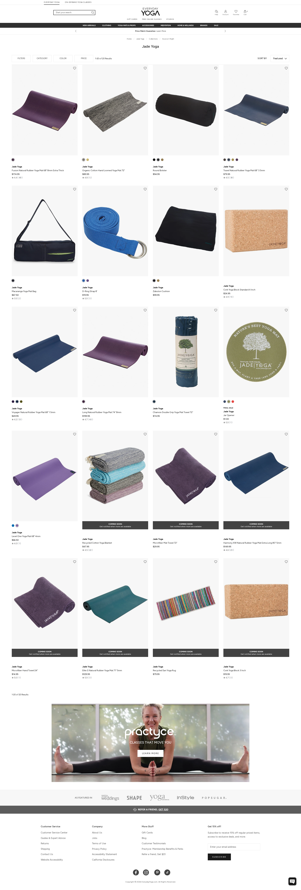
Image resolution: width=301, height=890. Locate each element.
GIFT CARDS (132, 19)
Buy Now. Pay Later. (156, 31)
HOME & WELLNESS (185, 25)
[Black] (158, 159)
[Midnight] (17, 401)
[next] (225, 31)
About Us (97, 832)
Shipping (45, 849)
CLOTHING (106, 25)
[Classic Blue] (13, 525)
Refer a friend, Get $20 (154, 854)
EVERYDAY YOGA (51, 2)
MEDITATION (166, 25)
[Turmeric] (87, 159)
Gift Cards (147, 832)
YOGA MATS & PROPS (127, 25)
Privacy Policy (99, 849)
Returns (45, 843)
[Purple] (13, 159)
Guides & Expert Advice (53, 838)
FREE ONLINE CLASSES (152, 19)
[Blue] (83, 280)
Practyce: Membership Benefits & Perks (162, 849)
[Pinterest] (157, 872)
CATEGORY (42, 58)
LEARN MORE (150, 753)
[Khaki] (162, 159)
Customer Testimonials (154, 843)
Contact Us (47, 854)
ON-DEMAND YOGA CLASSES (78, 2)
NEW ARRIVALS (89, 25)
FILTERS (21, 58)
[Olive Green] (233, 159)
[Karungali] (83, 159)
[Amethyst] (154, 159)
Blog (144, 838)
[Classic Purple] (17, 525)
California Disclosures (103, 859)
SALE (216, 25)
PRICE (84, 58)
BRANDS (203, 25)
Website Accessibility (52, 859)
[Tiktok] (167, 872)
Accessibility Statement (104, 854)
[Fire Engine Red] (233, 401)
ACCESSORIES (148, 25)
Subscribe (219, 857)
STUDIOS (170, 19)
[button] (17, 177)
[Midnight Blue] (228, 159)
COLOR (63, 58)
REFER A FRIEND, (153, 809)
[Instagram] (146, 872)
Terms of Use (99, 843)
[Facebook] (136, 872)
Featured (278, 58)
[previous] (76, 31)
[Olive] (228, 401)
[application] (292, 881)
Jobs (94, 838)
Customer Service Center (54, 832)
